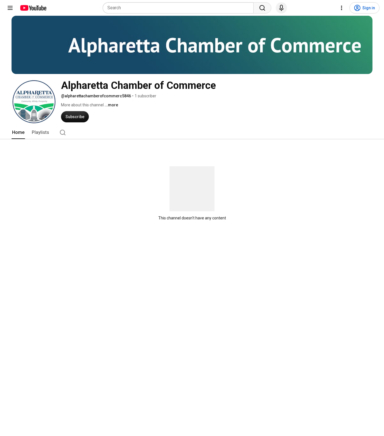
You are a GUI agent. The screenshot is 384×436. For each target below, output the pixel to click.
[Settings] (341, 8)
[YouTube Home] (33, 8)
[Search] (262, 8)
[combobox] (179, 8)
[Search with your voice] (281, 8)
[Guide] (10, 8)
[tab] (18, 132)
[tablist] (192, 132)
